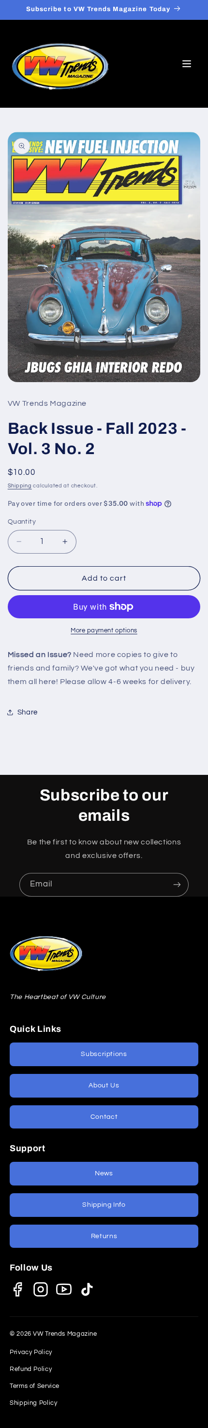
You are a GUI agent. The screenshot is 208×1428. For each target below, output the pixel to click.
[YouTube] (64, 1289)
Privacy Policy (31, 1352)
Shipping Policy (33, 1402)
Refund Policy (31, 1369)
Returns (104, 1236)
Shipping (20, 485)
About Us (104, 1085)
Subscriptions (104, 1054)
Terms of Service (34, 1386)
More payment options (104, 631)
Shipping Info (103, 1204)
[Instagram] (40, 1289)
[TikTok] (87, 1289)
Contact (104, 1117)
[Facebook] (17, 1289)
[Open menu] (186, 63)
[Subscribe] (177, 885)
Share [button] (27, 712)
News (104, 1173)
